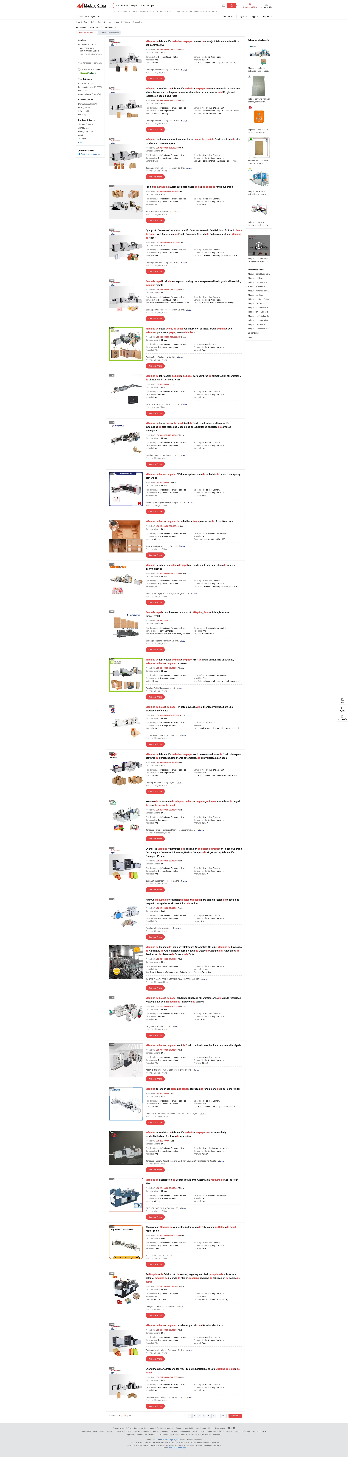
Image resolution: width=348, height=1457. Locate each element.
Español (146, 1431)
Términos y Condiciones (177, 1448)
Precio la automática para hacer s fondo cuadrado (189, 186)
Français (137, 1431)
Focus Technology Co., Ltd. (169, 1440)
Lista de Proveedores (109, 33)
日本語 (128, 1431)
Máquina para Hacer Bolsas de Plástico (143, 11)
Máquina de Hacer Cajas (258, 299)
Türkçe (237, 1431)
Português (164, 1431)
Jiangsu (84, 128)
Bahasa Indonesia (259, 1431)
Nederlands (212, 1431)
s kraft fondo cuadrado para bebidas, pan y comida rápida (193, 1045)
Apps (254, 16)
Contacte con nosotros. (90, 154)
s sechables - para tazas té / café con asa (189, 521)
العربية (202, 1431)
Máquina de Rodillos (256, 324)
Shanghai (84, 138)
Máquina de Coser (255, 295)
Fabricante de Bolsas (202, 11)
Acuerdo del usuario (146, 1428)
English (101, 1431)
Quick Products (150, 1434)
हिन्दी (220, 1431)
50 (130, 1415)
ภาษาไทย (228, 1431)
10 (119, 1415)
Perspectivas (220, 1428)
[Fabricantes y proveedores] (91, 5)
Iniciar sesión (266, 7)
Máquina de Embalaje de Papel (261, 316)
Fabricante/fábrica (89, 83)
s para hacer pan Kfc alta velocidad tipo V (184, 1325)
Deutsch (155, 1431)
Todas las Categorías (88, 16)
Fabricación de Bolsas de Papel (261, 311)
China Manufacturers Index (168, 1434)
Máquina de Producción (258, 303)
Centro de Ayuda (119, 1428)
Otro (83, 90)
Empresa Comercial (90, 87)
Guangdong (85, 131)
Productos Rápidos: (120, 11)
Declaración (132, 1428)
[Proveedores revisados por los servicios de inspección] (90, 69)
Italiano (174, 1431)
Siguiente (234, 1415)
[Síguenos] (229, 1428)
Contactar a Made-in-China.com (187, 1428)
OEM (84, 111)
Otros (82, 114)
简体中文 (110, 1431)
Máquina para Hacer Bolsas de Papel (263, 328)
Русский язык (185, 1431)
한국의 (195, 1431)
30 (124, 1416)
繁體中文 (120, 1431)
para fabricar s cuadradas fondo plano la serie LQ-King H (193, 1088)
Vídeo (112, 41)
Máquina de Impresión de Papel (261, 320)
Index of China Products (190, 1434)
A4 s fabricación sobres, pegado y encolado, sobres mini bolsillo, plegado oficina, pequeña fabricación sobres (193, 1278)
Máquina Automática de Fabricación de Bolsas (267, 290)
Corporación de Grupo (89, 94)
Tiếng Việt (246, 1431)
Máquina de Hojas (166, 11)
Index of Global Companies (212, 1434)
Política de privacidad (165, 1428)
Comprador (225, 16)
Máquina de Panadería (183, 11)
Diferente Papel (254, 333)
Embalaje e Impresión (87, 44)
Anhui (83, 135)
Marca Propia (87, 104)
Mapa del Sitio (207, 1428)
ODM (84, 107)
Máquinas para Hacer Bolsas (260, 307)
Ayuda (242, 16)
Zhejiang (85, 124)
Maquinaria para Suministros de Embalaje (90, 49)
